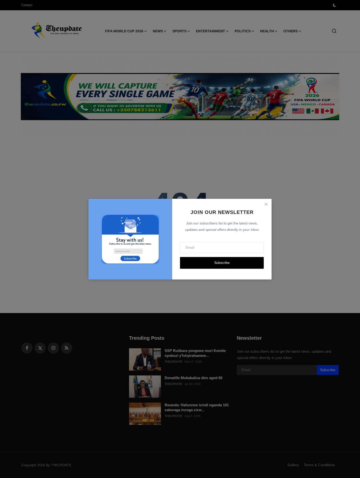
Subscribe (222, 263)
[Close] (266, 204)
